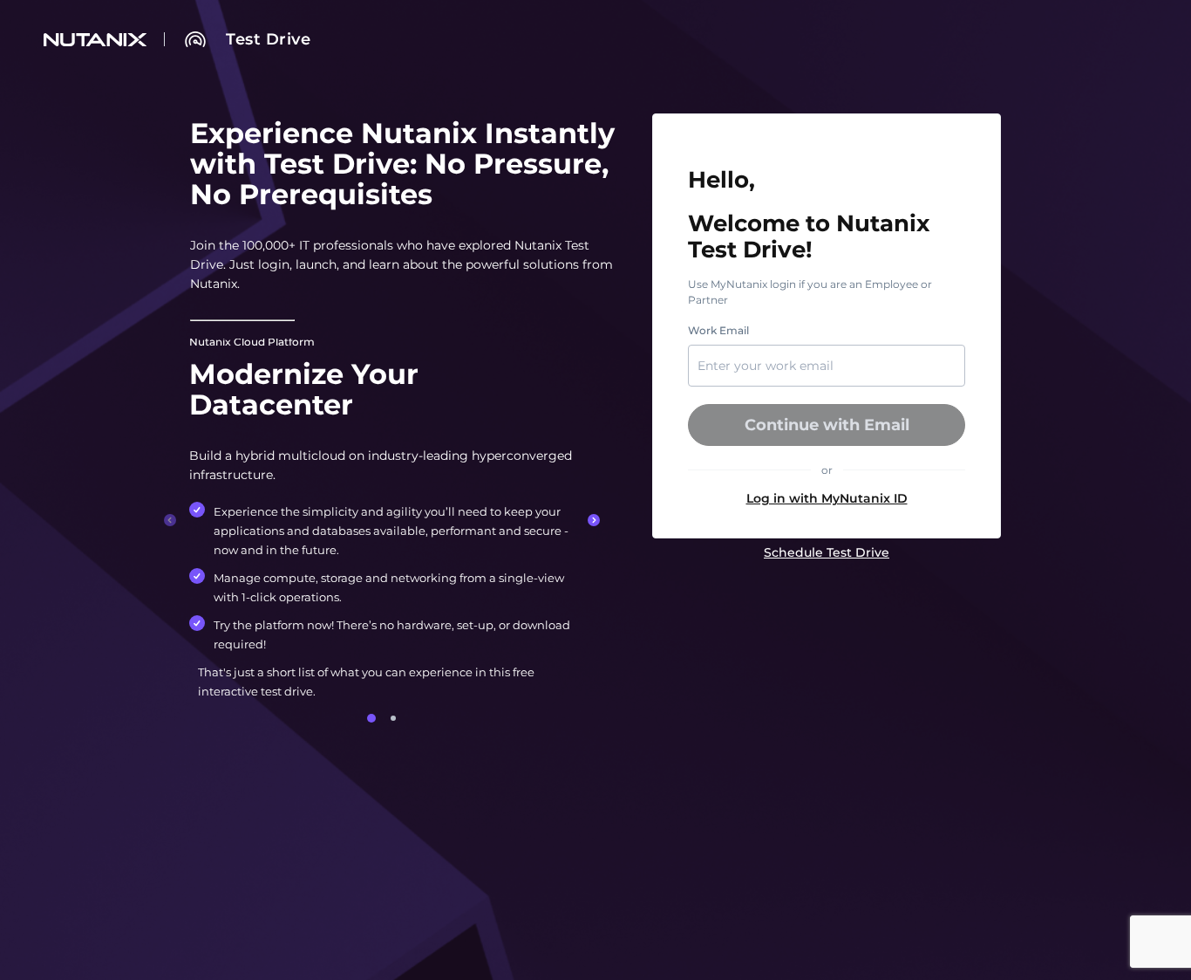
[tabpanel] (382, 520)
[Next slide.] (594, 520)
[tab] (371, 718)
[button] (826, 498)
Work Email (718, 331)
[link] (268, 39)
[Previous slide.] (170, 520)
